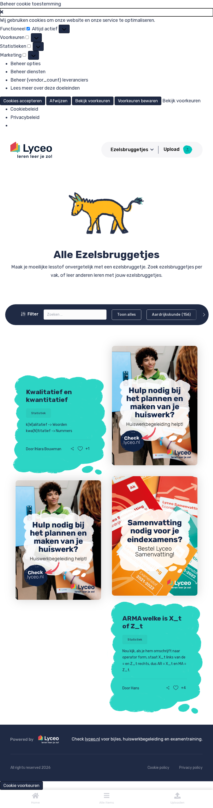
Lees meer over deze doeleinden (45, 88)
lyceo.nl (92, 739)
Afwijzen (59, 100)
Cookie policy (158, 767)
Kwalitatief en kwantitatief (49, 395)
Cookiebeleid (24, 109)
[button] (106, 12)
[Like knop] (80, 449)
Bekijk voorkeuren (92, 100)
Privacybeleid (24, 117)
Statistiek (38, 413)
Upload (172, 149)
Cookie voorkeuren (21, 785)
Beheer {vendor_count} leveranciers (49, 80)
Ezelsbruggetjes (129, 149)
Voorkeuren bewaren (138, 100)
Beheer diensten (27, 72)
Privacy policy (191, 767)
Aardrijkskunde (171, 314)
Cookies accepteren (22, 100)
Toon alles (126, 314)
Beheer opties (25, 63)
